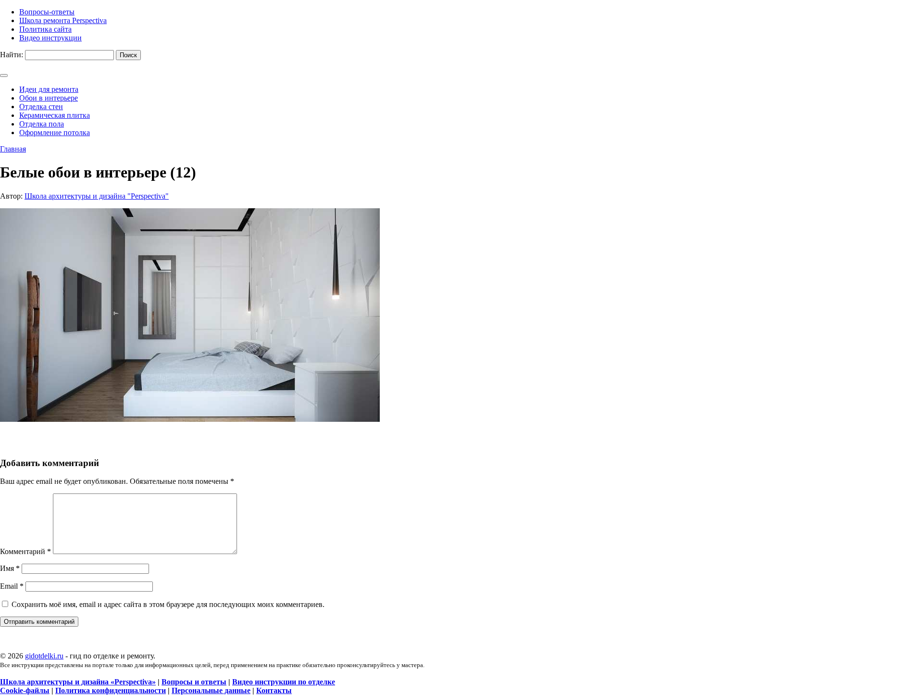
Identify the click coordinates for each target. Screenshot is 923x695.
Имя (10, 568)
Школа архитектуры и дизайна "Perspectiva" (97, 196)
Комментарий (25, 551)
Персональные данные (211, 690)
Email (12, 586)
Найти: (11, 55)
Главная (13, 149)
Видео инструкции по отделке (283, 682)
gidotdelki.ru (44, 656)
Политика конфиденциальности (110, 690)
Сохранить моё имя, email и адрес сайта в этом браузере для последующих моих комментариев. (168, 604)
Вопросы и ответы (194, 682)
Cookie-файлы (25, 690)
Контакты (274, 690)
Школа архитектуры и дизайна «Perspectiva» (78, 682)
